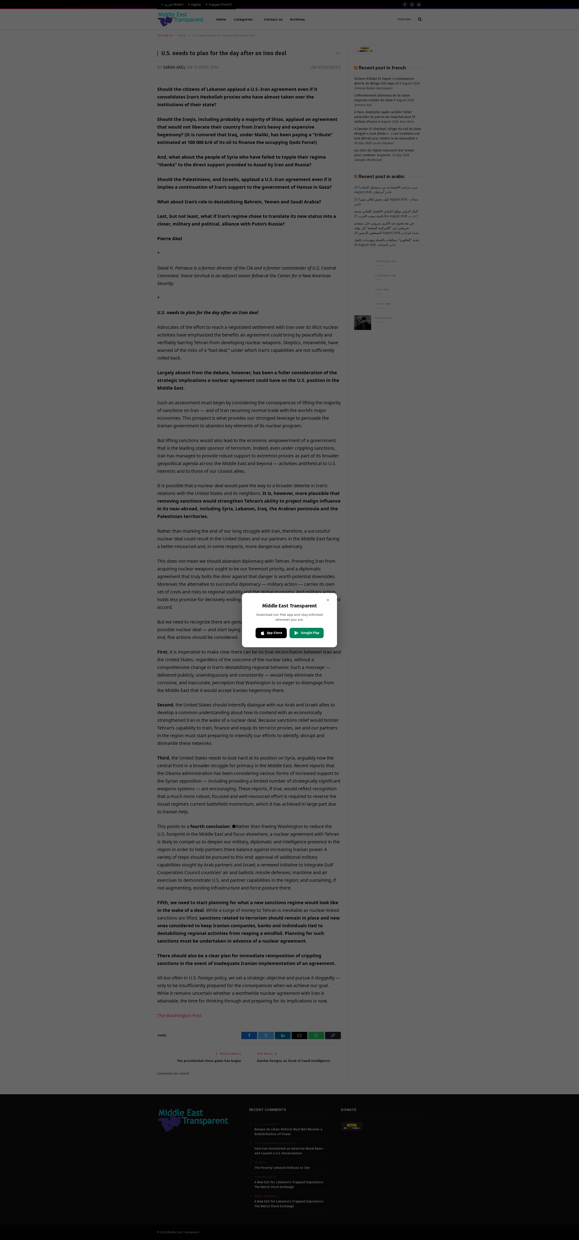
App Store (274, 633)
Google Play (310, 633)
